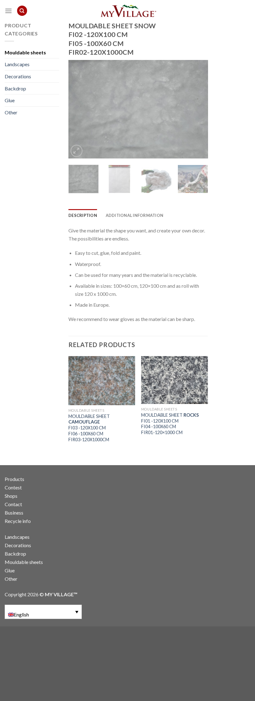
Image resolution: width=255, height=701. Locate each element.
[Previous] (79, 109)
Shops (11, 496)
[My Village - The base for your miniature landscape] (127, 11)
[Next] (197, 109)
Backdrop (15, 88)
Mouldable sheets (25, 52)
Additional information (135, 215)
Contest (13, 487)
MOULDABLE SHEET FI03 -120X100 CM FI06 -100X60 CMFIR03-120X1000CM (89, 428)
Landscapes (17, 64)
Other (11, 112)
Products (14, 479)
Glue (10, 100)
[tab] (82, 215)
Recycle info (18, 521)
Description (82, 215)
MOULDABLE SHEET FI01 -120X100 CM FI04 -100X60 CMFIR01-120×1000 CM (170, 423)
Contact (13, 504)
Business (14, 512)
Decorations (18, 76)
